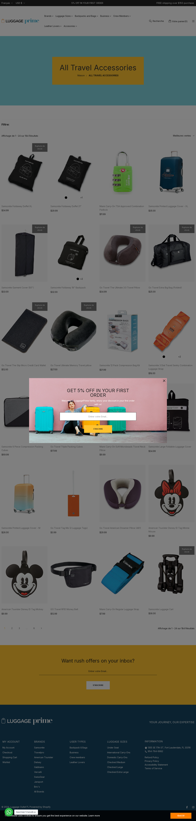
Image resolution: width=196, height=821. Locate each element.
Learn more (94, 815)
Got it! (181, 815)
